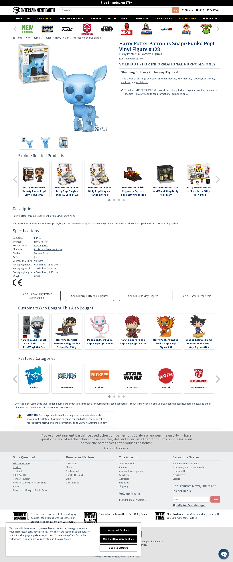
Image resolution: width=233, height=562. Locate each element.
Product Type (117, 18)
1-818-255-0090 (20, 475)
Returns (123, 467)
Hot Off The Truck (72, 18)
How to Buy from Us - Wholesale (188, 467)
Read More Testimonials (117, 448)
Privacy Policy (63, 539)
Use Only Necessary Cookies (118, 539)
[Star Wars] (107, 29)
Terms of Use (133, 556)
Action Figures (168, 78)
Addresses (124, 478)
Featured (209, 18)
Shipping (123, 486)
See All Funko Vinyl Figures (143, 296)
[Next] (218, 29)
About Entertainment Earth (186, 463)
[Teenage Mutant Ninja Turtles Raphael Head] (206, 29)
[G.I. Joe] (166, 29)
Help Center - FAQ (21, 463)
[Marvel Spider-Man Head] (127, 29)
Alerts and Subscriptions (131, 471)
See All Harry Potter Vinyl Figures (89, 296)
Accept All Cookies (118, 530)
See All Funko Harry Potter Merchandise (37, 295)
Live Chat (17, 471)
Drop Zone (71, 463)
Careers (176, 478)
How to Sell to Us (181, 471)
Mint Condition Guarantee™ (60, 521)
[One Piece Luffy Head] (186, 29)
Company (140, 18)
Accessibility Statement (114, 556)
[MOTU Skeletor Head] (146, 29)
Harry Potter (41, 241)
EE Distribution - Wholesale (132, 499)
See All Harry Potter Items (196, 296)
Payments (124, 482)
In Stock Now (187, 18)
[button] (223, 554)
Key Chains (208, 78)
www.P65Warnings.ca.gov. (93, 422)
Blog (68, 478)
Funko (37, 237)
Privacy (97, 556)
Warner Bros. (41, 253)
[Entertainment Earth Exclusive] (47, 29)
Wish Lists (124, 475)
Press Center (179, 475)
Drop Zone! (23, 18)
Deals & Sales (163, 18)
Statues (196, 78)
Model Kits (142, 82)
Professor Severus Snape (48, 249)
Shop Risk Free (174, 514)
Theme (95, 18)
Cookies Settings (118, 547)
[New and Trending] (27, 29)
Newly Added (44, 18)
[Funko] (67, 29)
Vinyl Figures (184, 78)
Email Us (17, 467)
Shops (69, 467)
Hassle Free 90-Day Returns (135, 514)
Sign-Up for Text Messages (189, 505)
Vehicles (125, 82)
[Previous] (15, 29)
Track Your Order (127, 463)
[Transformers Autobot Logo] (87, 29)
